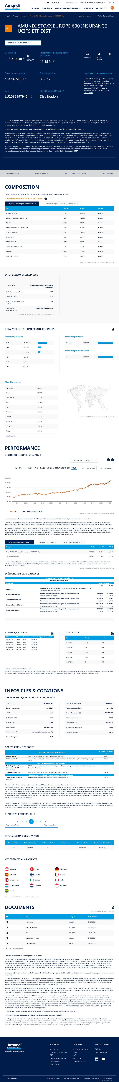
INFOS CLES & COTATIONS (75, 173)
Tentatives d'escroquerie (54, 1078)
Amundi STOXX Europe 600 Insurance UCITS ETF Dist (47, 16)
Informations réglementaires (72, 1078)
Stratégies (47, 8)
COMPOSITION (12, 173)
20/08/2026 (92, 922)
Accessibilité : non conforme (91, 1078)
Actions (24, 16)
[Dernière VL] (24, 57)
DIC (26, 933)
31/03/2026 (92, 938)
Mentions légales (107, 1078)
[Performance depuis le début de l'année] (53, 60)
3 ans (36, 468)
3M (20, 468)
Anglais (71, 922)
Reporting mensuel (31, 927)
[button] (105, 16)
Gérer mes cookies (107, 1080)
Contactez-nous (102, 1052)
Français (72, 927)
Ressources (101, 8)
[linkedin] (96, 1059)
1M (16, 468)
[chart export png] (112, 460)
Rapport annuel (30, 943)
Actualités (54, 1049)
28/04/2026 (92, 933)
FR (113, 2)
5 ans (42, 468)
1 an (30, 468)
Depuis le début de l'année (58, 468)
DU (83, 468)
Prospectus (29, 922)
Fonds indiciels (79, 1061)
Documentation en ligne (81, 1050)
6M (25, 468)
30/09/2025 (92, 943)
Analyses (88, 8)
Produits (35, 8)
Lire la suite (88, 93)
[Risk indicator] (33, 814)
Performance (41, 173)
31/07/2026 (92, 927)
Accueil (7, 16)
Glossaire (77, 1058)
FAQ (74, 1055)
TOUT (74, 468)
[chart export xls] (108, 460)
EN (110, 2)
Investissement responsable (68, 8)
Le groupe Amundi (58, 1058)
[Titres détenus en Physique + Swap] (52, 732)
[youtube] (104, 1059)
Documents (107, 173)
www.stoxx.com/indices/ (44, 308)
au (101, 468)
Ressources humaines (55, 1063)
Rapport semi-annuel (32, 938)
